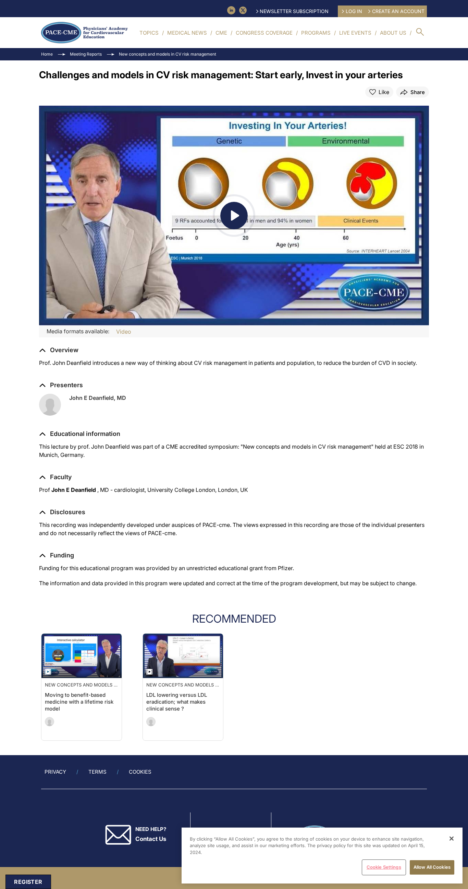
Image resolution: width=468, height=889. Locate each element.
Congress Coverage (264, 33)
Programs (316, 33)
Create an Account (398, 11)
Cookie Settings (384, 867)
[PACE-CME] (84, 32)
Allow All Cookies (432, 867)
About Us (393, 33)
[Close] (451, 838)
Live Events (355, 33)
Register (28, 881)
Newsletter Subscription (294, 11)
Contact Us (150, 838)
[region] (322, 856)
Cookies (140, 772)
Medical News (187, 33)
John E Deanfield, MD (97, 397)
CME (221, 33)
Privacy (55, 772)
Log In (354, 11)
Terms (97, 772)
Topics (149, 33)
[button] (79, 433)
